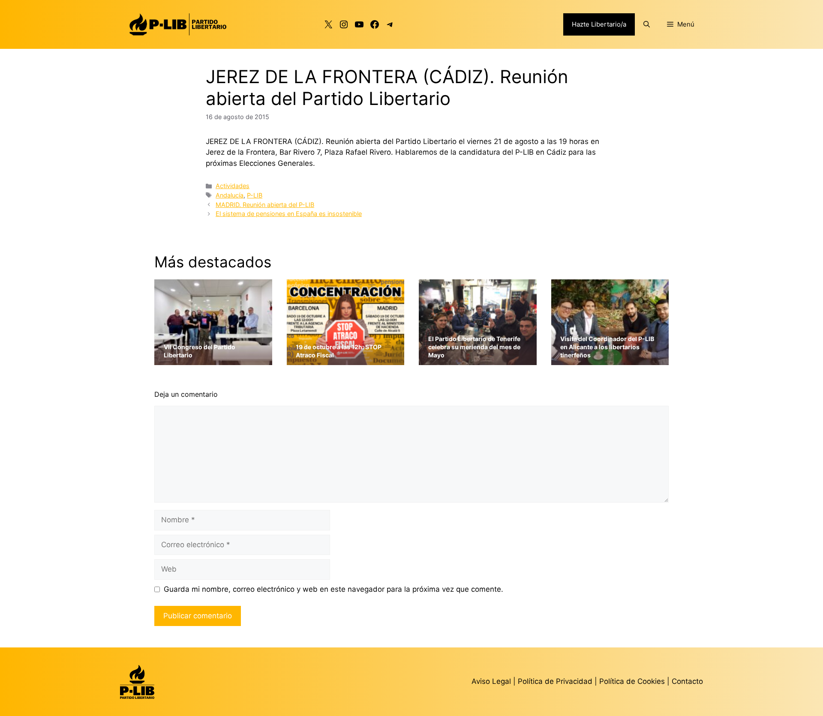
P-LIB (254, 195)
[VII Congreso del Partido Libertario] (213, 359)
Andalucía (229, 195)
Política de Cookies (632, 681)
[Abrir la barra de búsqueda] (646, 24)
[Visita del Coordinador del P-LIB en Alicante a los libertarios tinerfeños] (610, 359)
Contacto (687, 681)
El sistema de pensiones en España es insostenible (289, 213)
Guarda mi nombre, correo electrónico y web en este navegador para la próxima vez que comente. (333, 589)
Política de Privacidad (556, 681)
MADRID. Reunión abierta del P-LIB (265, 204)
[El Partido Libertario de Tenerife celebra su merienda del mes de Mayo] (478, 359)
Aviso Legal (491, 681)
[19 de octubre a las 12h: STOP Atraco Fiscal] (346, 359)
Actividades (232, 185)
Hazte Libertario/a (599, 24)
